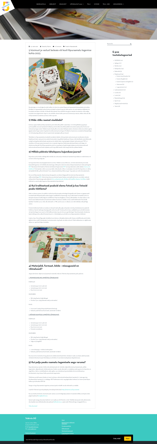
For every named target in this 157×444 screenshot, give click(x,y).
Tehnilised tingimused (67, 431)
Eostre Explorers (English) (124, 81)
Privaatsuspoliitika (66, 426)
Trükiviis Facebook (30, 433)
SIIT (30, 166)
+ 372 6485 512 (31, 429)
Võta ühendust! (33, 406)
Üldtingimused (65, 428)
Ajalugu (117, 63)
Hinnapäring (117, 4)
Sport (116, 100)
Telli (88, 4)
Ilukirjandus (118, 68)
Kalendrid (117, 71)
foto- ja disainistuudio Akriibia (60, 179)
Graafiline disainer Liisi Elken (78, 179)
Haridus (117, 66)
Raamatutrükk (73, 46)
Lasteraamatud (119, 90)
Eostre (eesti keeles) (122, 76)
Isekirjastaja (41, 4)
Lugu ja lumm (120, 87)
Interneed (119, 84)
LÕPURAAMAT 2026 (76, 4)
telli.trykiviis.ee (58, 402)
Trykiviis (49, 46)
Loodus (117, 92)
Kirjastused (118, 74)
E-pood (96, 4)
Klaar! (127, 438)
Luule (116, 95)
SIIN (40, 177)
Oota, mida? (117, 438)
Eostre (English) (121, 79)
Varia (116, 106)
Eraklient (62, 4)
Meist (63, 420)
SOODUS (117, 60)
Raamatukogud (119, 98)
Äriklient (52, 4)
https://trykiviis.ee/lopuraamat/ (70, 389)
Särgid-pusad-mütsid (120, 103)
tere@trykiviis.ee (42, 396)
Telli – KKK (106, 4)
